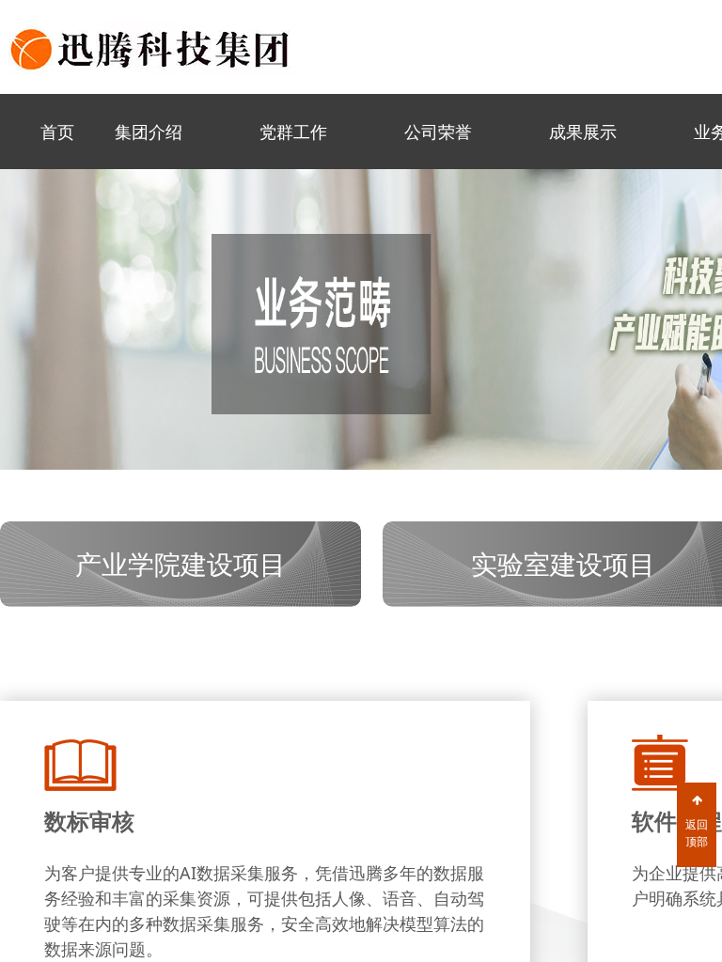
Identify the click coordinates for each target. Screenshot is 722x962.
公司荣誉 (438, 131)
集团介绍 (148, 131)
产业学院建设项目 (180, 564)
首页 (57, 131)
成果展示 (583, 131)
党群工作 (293, 131)
